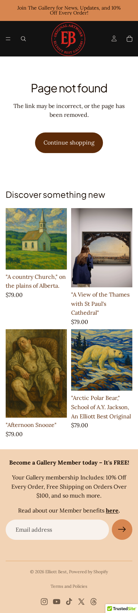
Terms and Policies (69, 586)
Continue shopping (69, 142)
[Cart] (129, 39)
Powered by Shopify (88, 571)
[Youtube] (56, 601)
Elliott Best (56, 571)
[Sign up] (122, 529)
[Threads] (94, 601)
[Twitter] (81, 601)
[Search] (23, 39)
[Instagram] (44, 601)
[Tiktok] (69, 601)
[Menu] (8, 39)
